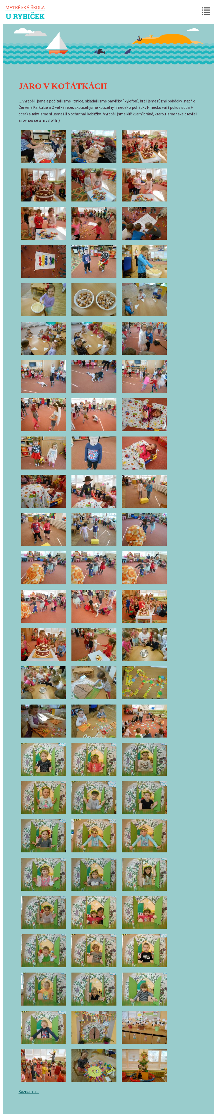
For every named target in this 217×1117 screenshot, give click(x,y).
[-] (43, 146)
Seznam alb (29, 1092)
